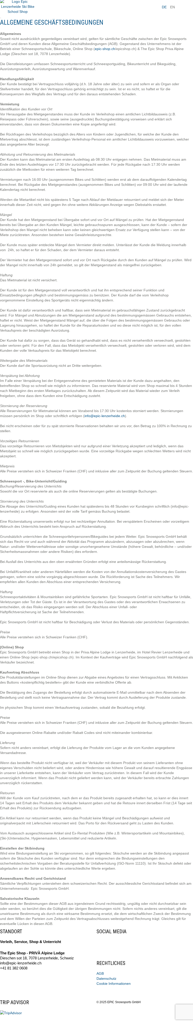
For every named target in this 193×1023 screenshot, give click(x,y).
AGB (100, 973)
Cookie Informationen (113, 984)
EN (172, 7)
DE (164, 7)
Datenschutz (106, 978)
